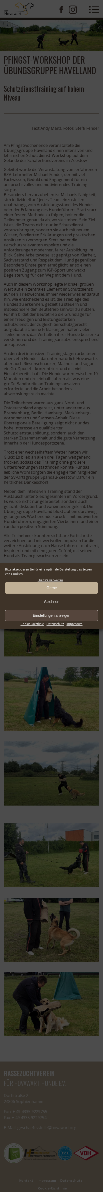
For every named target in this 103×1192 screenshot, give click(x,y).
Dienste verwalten (50, 580)
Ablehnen (51, 601)
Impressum (74, 624)
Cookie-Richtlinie (32, 624)
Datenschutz (55, 624)
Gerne (51, 588)
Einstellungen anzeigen (51, 615)
